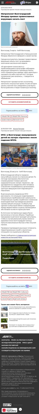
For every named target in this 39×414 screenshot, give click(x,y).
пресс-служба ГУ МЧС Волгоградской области (17, 168)
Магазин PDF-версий (10, 345)
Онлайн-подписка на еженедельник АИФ (18, 348)
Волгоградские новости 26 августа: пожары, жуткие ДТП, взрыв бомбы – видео (22, 313)
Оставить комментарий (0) (20, 102)
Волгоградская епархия (9, 47)
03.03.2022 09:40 (6, 8)
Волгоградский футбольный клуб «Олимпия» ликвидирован (18, 253)
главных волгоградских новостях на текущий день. (18, 236)
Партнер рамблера (17, 404)
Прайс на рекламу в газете (22, 340)
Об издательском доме (11, 343)
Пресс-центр (27, 343)
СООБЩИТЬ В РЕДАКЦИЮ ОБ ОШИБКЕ (16, 350)
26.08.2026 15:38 (6, 129)
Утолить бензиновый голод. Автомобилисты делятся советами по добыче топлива (22, 307)
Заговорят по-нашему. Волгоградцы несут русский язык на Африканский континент (21, 325)
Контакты (6, 340)
